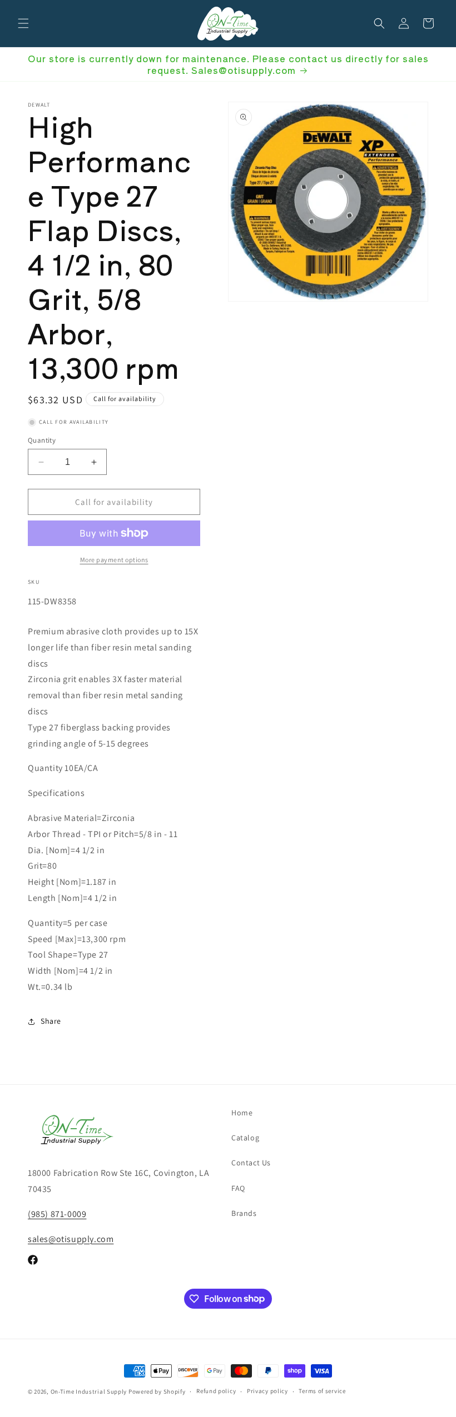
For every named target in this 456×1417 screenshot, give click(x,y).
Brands (244, 1213)
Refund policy (216, 1391)
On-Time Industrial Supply (89, 1391)
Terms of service (322, 1391)
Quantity (42, 440)
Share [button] (51, 1021)
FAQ (238, 1188)
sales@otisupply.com (70, 1239)
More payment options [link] (114, 559)
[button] (23, 23)
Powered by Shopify (157, 1391)
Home (241, 1113)
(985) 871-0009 (57, 1214)
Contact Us (251, 1163)
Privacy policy (267, 1391)
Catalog (245, 1138)
